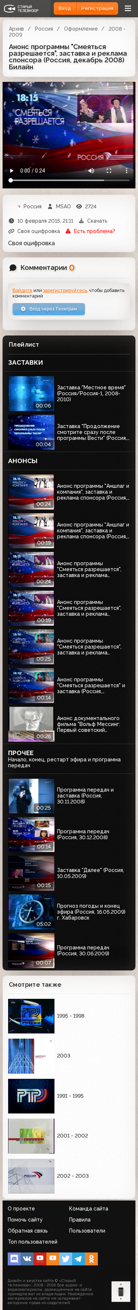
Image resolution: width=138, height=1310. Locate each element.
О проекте (21, 1209)
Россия (44, 29)
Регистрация (97, 8)
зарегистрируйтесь (65, 290)
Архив (16, 29)
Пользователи (87, 1231)
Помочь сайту (25, 1220)
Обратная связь (28, 1231)
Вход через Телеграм (52, 309)
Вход (65, 8)
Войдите (22, 290)
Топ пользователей (32, 1242)
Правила (80, 1220)
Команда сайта (88, 1209)
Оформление (81, 29)
